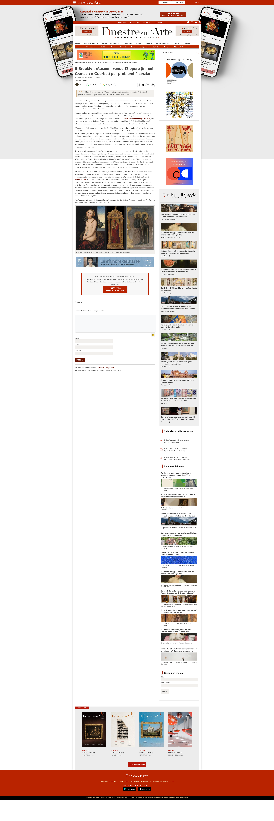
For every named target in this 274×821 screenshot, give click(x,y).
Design (149, 43)
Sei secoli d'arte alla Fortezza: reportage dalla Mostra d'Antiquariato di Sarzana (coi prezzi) (178, 592)
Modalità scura (168, 781)
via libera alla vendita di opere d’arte (135, 118)
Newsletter (134, 22)
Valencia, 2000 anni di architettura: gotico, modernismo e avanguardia (177, 363)
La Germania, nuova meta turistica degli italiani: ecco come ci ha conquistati (179, 534)
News (77, 43)
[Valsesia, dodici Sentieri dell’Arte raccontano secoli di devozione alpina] (179, 319)
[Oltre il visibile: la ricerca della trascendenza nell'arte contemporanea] (179, 560)
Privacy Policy (155, 781)
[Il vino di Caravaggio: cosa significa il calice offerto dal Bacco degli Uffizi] (179, 227)
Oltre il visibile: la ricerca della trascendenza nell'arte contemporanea (177, 553)
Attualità (103, 47)
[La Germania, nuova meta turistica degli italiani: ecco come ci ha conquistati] (179, 541)
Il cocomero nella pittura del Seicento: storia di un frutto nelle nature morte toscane (178, 271)
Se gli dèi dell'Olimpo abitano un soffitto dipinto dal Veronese (179, 289)
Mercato (166, 47)
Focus (133, 47)
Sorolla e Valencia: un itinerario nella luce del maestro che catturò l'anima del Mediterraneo (178, 418)
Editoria (156, 47)
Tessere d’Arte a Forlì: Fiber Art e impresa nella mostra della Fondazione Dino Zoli (178, 400)
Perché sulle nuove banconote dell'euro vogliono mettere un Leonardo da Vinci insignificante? (176, 475)
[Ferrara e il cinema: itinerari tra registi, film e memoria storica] (179, 374)
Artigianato (144, 47)
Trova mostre (162, 43)
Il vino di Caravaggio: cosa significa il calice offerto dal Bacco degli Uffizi (177, 234)
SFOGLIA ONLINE (88, 753)
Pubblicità (158, 22)
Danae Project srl (154, 797)
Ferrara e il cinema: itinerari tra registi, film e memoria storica (177, 381)
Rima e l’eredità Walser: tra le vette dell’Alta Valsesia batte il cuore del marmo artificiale (177, 344)
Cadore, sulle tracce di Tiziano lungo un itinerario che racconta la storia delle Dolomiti (178, 307)
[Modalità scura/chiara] (153, 86)
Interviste (123, 47)
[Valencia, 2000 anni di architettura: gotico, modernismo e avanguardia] (179, 356)
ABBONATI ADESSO (137, 765)
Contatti (146, 22)
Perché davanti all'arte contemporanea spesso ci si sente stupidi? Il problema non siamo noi (179, 650)
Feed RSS (144, 781)
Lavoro (177, 43)
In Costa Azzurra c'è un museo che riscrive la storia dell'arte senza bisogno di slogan (178, 252)
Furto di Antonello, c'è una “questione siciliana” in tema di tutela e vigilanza (179, 611)
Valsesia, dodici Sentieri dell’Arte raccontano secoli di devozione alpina (177, 326)
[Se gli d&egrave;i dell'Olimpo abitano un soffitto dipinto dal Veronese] (179, 282)
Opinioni (128, 43)
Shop (187, 43)
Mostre (112, 47)
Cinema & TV (178, 47)
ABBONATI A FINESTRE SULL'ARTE (115, 289)
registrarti (110, 367)
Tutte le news (90, 47)
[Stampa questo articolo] (143, 85)
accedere (100, 367)
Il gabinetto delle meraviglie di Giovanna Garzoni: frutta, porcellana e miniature (176, 630)
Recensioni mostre (111, 43)
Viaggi (138, 43)
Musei (85, 80)
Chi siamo (122, 22)
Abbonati (178, 2)
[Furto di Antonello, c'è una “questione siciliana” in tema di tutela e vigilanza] (179, 618)
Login (165, 2)
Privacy (161, 797)
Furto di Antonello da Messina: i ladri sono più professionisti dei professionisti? (178, 495)
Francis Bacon (80, 179)
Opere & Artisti (91, 43)
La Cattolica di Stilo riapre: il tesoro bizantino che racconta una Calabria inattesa (178, 215)
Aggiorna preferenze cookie (171, 797)
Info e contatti (124, 781)
